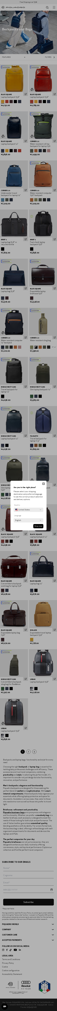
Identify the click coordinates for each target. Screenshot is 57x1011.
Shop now (38, 526)
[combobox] (22, 509)
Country (17, 505)
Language (17, 516)
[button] (44, 484)
